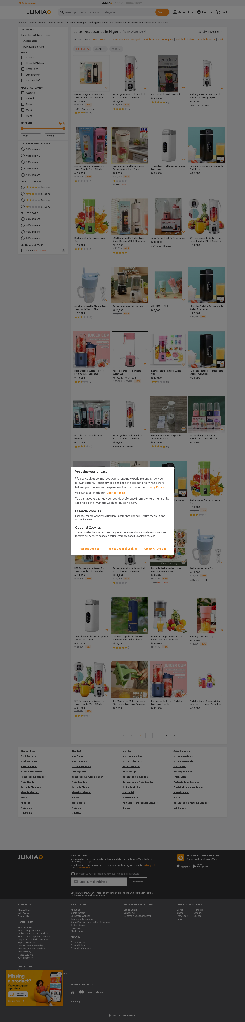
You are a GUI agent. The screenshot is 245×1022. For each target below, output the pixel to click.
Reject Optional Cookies (122, 548)
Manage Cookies (89, 548)
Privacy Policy (155, 487)
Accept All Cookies (155, 548)
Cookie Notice (115, 492)
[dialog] (122, 511)
